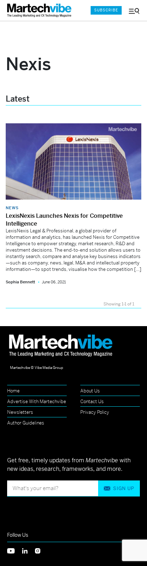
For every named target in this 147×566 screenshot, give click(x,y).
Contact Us (92, 401)
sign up (123, 488)
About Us (90, 391)
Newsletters (20, 412)
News (12, 207)
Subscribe (106, 10)
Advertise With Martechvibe (36, 401)
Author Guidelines (25, 423)
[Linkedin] (28, 550)
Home (13, 391)
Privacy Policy (94, 412)
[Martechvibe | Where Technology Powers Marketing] (41, 10)
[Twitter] (14, 550)
